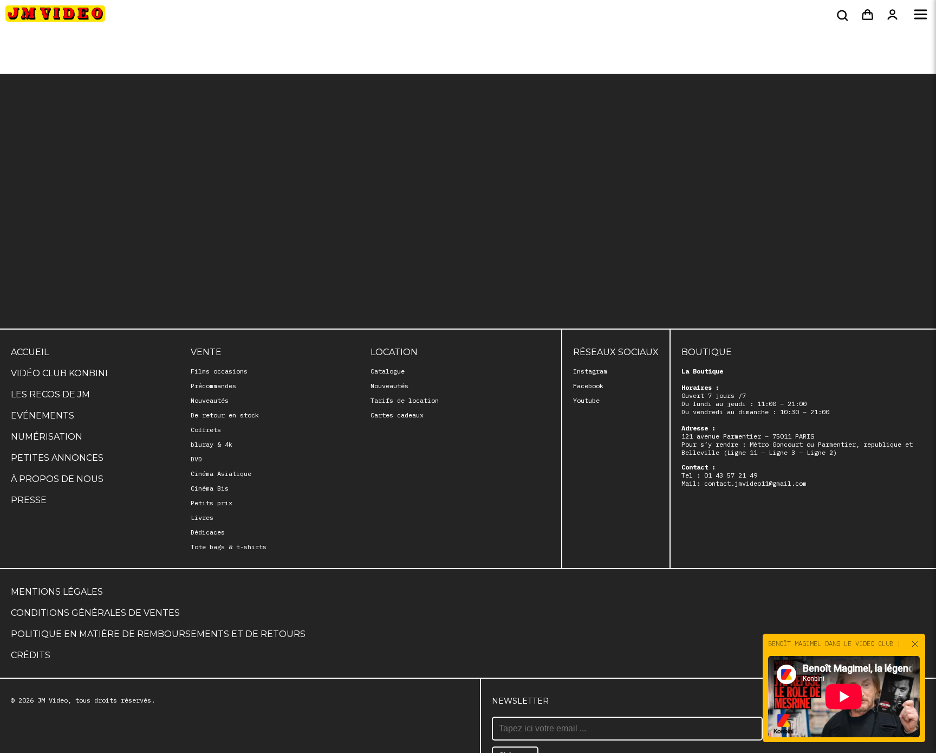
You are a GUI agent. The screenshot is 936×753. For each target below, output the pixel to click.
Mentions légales (57, 592)
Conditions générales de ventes (95, 613)
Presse (29, 500)
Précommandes (213, 386)
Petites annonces (57, 458)
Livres (202, 517)
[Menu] (921, 15)
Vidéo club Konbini (59, 373)
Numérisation (46, 437)
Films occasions (219, 371)
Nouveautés (210, 400)
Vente (206, 352)
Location (394, 352)
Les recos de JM (50, 394)
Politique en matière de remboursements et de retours (158, 634)
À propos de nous (57, 479)
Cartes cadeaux (397, 415)
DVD (196, 459)
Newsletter (520, 701)
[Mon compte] (892, 15)
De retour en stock (225, 415)
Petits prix (211, 503)
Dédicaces (208, 532)
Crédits (30, 655)
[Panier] (867, 15)
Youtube (586, 400)
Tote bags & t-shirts (228, 547)
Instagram (590, 371)
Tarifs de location (404, 400)
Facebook (588, 386)
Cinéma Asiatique (221, 473)
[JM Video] (55, 17)
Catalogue (387, 371)
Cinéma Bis (210, 488)
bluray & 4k (211, 444)
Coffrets (206, 430)
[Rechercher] (841, 15)
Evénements (42, 415)
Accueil (30, 352)
